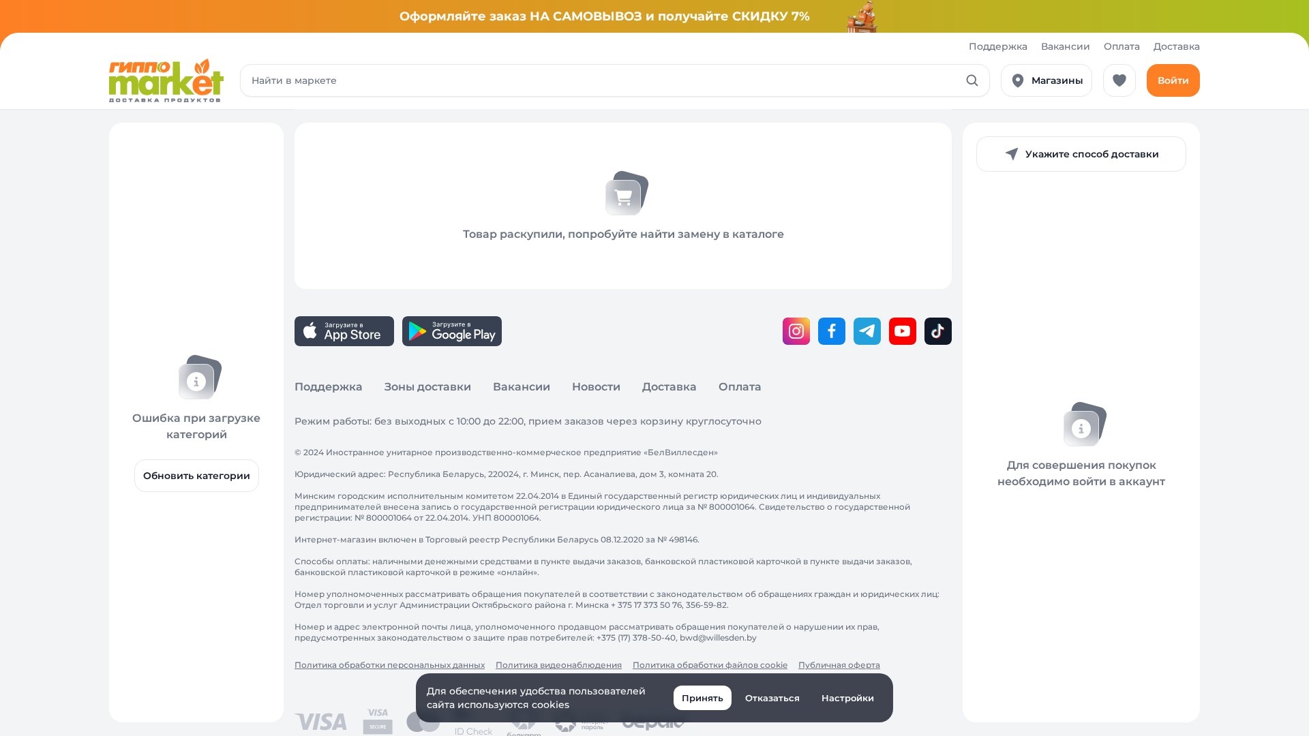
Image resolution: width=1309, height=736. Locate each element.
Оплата (1122, 46)
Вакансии (1065, 46)
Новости (596, 386)
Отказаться (772, 697)
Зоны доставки (428, 386)
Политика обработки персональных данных (390, 665)
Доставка (1177, 46)
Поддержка (998, 46)
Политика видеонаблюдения (559, 665)
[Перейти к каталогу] (166, 80)
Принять (702, 697)
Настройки (848, 697)
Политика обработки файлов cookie (710, 665)
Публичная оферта (839, 665)
